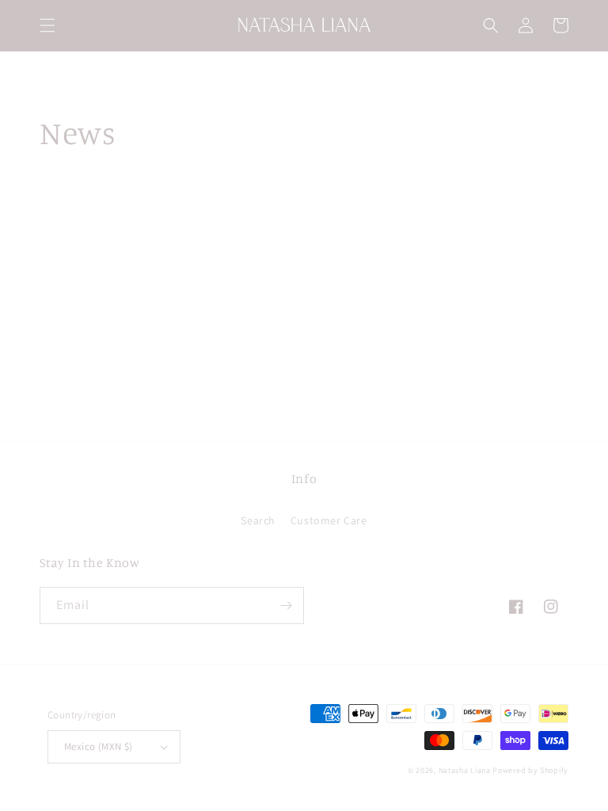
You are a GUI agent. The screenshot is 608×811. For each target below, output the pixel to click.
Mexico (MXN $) (98, 746)
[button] (47, 25)
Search (258, 520)
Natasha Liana (465, 770)
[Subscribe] (285, 605)
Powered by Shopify (530, 770)
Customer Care (329, 520)
